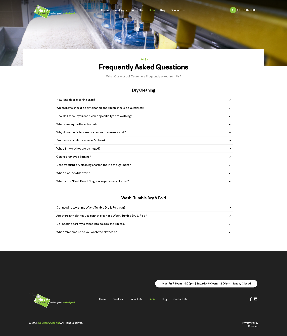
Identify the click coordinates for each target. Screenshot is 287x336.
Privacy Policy (250, 322)
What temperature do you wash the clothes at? (87, 232)
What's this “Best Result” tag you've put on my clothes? (92, 181)
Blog (163, 10)
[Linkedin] (255, 299)
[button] (143, 100)
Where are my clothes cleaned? (76, 124)
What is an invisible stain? (73, 173)
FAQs (151, 10)
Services (119, 10)
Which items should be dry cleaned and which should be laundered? (100, 108)
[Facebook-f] (250, 299)
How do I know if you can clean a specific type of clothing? (94, 116)
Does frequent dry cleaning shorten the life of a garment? (93, 165)
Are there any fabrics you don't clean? (80, 140)
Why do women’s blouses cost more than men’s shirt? (91, 132)
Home (105, 10)
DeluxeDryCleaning (49, 322)
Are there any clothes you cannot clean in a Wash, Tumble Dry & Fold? (101, 216)
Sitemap (253, 326)
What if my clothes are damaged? (78, 148)
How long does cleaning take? (75, 100)
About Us (137, 10)
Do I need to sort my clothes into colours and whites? (90, 224)
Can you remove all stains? (73, 157)
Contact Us (178, 10)
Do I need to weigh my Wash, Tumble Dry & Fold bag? (90, 207)
